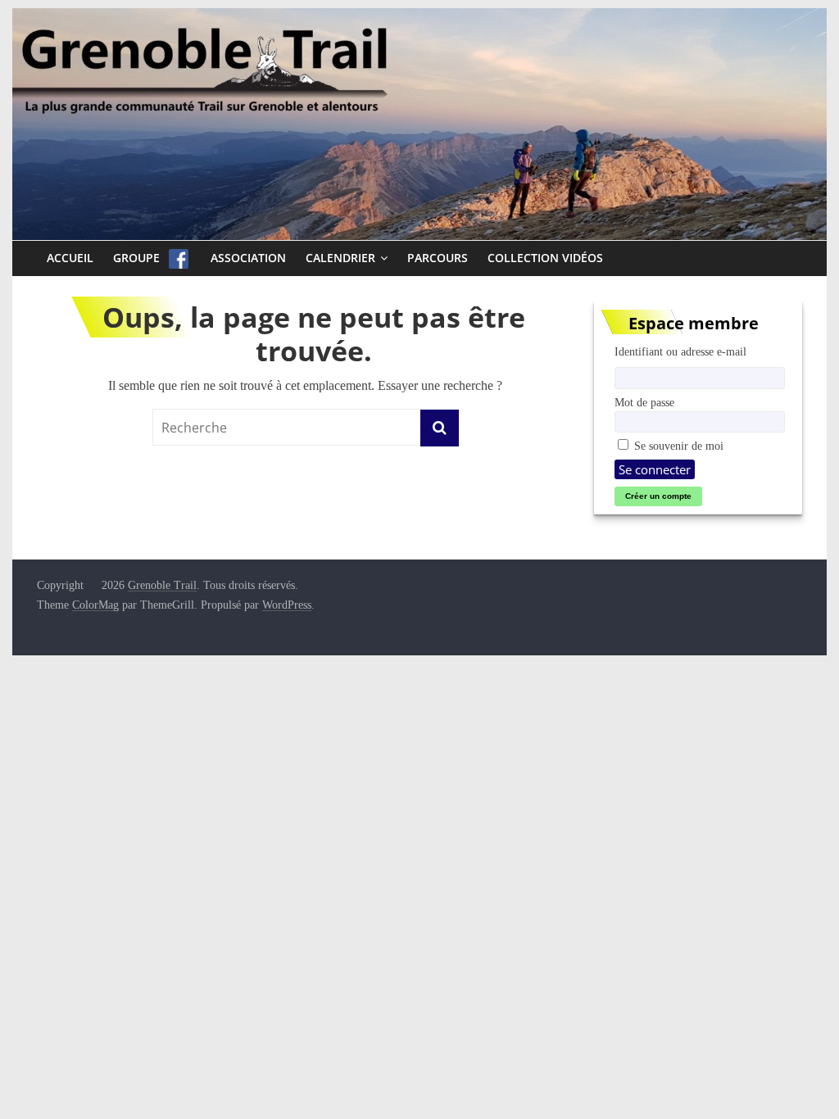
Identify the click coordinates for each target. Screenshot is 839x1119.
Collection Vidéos (545, 257)
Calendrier (340, 257)
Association (248, 257)
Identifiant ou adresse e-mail (680, 351)
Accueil (70, 257)
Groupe (136, 257)
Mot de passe (644, 402)
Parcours (437, 257)
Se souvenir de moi (677, 445)
